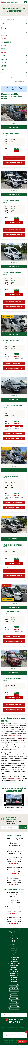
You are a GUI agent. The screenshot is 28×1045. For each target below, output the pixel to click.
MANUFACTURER (6, 42)
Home (2, 77)
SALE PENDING (7, 448)
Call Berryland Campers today (15, 778)
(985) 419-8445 (14, 853)
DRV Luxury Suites (14, 1009)
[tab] (14, 24)
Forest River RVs (14, 961)
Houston (14, 954)
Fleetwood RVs (14, 969)
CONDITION (4, 24)
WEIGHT (3, 66)
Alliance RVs (14, 981)
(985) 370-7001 (15, 849)
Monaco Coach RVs (14, 999)
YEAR (2, 73)
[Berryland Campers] (9, 2)
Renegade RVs (14, 995)
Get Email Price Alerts (13, 163)
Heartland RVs (14, 1005)
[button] (1, 801)
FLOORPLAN (4, 56)
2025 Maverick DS (10, 477)
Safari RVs (14, 979)
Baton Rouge (14, 948)
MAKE (3, 49)
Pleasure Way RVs (14, 991)
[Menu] (25, 2)
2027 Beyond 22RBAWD (12, 273)
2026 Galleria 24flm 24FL (13, 406)
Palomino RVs (14, 973)
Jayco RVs (14, 993)
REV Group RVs (14, 987)
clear (26, 35)
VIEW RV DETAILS (13, 127)
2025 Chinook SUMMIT (12, 679)
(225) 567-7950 (15, 902)
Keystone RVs (14, 975)
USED (4, 29)
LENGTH (3, 62)
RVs (21, 738)
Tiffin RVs (14, 1001)
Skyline (17, 77)
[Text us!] (22, 1042)
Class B (5, 35)
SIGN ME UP (23, 827)
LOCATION (4, 59)
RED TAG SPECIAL (7, 316)
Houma (14, 952)
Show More (3, 38)
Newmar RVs (14, 967)
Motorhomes (7, 77)
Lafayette (14, 950)
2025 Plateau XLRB (11, 341)
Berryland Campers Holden (14, 936)
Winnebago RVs (14, 965)
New (21, 77)
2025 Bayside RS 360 (11, 134)
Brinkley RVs (14, 977)
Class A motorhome (15, 735)
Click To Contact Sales (13, 158)
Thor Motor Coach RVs (14, 963)
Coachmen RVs (14, 959)
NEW (4, 27)
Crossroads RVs (14, 1003)
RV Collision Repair (15, 845)
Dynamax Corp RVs (14, 971)
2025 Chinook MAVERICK (12, 546)
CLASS (3, 32)
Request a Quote (14, 222)
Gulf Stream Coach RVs (14, 1007)
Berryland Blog (14, 938)
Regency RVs (14, 997)
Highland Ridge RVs (14, 985)
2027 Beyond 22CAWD (11, 201)
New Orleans (14, 946)
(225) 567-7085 (15, 900)
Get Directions (15, 843)
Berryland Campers (14, 934)
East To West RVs (14, 989)
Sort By (19, 81)
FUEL (2, 69)
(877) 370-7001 (13, 851)
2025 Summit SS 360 (11, 612)
